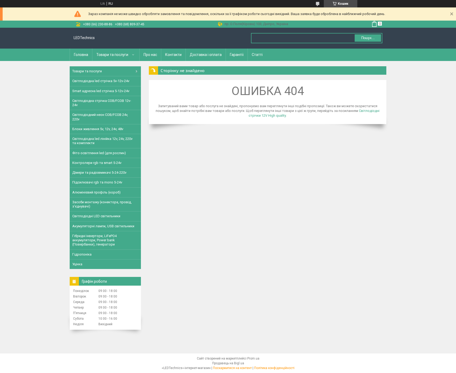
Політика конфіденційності (274, 368)
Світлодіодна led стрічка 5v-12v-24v (100, 81)
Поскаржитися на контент (232, 368)
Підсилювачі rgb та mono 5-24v (97, 182)
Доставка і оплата (206, 55)
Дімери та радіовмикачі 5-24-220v (99, 172)
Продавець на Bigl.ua (228, 363)
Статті (257, 55)
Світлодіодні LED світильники (96, 216)
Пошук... (368, 38)
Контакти (173, 55)
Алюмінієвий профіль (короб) (96, 192)
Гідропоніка (82, 254)
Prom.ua (253, 358)
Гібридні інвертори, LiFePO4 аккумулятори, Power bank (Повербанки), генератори (94, 240)
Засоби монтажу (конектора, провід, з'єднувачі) (102, 204)
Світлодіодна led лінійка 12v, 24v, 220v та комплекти (102, 141)
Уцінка (77, 264)
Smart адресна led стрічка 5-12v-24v (100, 91)
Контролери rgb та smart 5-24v (96, 163)
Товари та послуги (112, 55)
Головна (81, 55)
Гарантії (237, 55)
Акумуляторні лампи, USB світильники (103, 226)
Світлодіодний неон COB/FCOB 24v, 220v (100, 117)
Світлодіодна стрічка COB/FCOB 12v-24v (101, 103)
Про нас (150, 55)
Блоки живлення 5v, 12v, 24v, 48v (97, 129)
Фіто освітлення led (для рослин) (99, 153)
